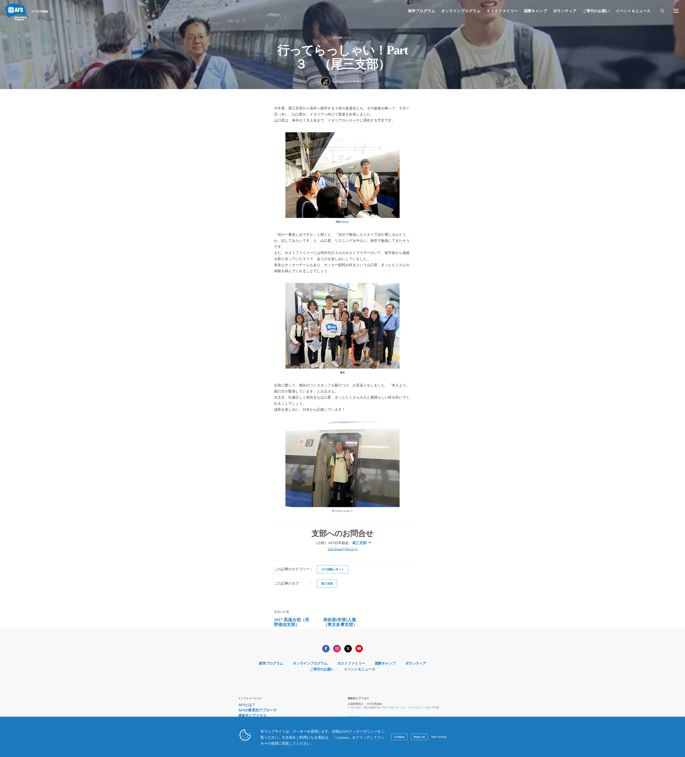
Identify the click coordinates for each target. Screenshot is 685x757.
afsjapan (339, 81)
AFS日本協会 (15, 12)
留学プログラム (271, 663)
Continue (399, 736)
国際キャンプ (385, 663)
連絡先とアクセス (252, 715)
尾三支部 (359, 543)
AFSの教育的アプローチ (257, 710)
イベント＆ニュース (359, 669)
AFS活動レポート (342, 37)
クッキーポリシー (363, 731)
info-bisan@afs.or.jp (342, 549)
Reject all (419, 736)
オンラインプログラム (310, 663)
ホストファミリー (351, 663)
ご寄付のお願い (322, 669)
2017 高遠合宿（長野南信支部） (291, 622)
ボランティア (415, 663)
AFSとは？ (246, 705)
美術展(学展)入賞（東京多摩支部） (340, 622)
